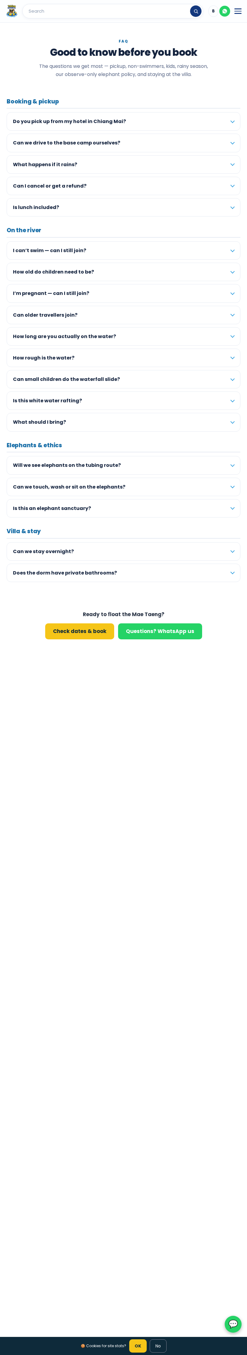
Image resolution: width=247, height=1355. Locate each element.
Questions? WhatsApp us (160, 631)
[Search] (196, 11)
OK (138, 1346)
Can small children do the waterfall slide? (66, 379)
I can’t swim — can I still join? (49, 250)
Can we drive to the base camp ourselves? (66, 142)
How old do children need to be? (53, 271)
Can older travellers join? (45, 315)
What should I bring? (39, 422)
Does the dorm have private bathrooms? (65, 572)
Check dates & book (79, 631)
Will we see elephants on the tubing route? (67, 465)
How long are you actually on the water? (64, 336)
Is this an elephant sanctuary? (52, 508)
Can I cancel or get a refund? (49, 185)
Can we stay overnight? (43, 551)
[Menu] (238, 11)
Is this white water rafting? (47, 400)
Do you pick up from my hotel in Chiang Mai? (69, 121)
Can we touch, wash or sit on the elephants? (69, 486)
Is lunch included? (36, 207)
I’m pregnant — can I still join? (51, 293)
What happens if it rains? (45, 164)
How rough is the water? (43, 357)
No (158, 1346)
